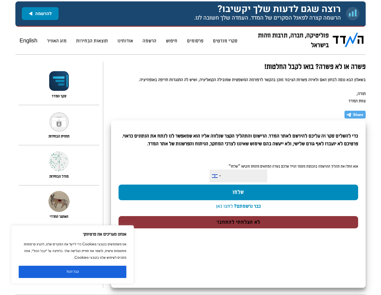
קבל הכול (72, 272)
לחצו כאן (238, 206)
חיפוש (171, 41)
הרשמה (149, 41)
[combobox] (216, 176)
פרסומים (195, 41)
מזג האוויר (57, 41)
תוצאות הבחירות (92, 41)
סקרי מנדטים (225, 41)
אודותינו (125, 41)
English (28, 41)
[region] (72, 254)
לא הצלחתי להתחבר (238, 222)
